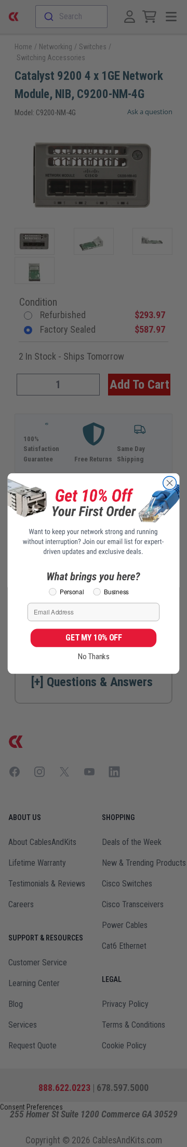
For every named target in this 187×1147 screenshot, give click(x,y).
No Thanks (94, 656)
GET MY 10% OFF (93, 638)
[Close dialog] (170, 483)
